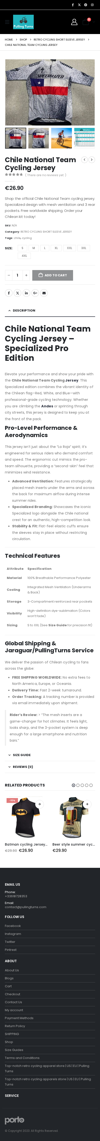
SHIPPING (12, 1034)
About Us (12, 970)
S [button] (22, 248)
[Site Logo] (23, 22)
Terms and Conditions (22, 1058)
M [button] (34, 248)
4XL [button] (24, 256)
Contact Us (13, 1002)
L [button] (44, 248)
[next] (91, 159)
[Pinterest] (86, 5)
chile (17, 238)
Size (8, 248)
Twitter (17, 293)
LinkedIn (26, 293)
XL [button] (56, 248)
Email (44, 293)
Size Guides (14, 1050)
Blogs (9, 978)
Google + (35, 293)
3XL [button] (83, 248)
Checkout (12, 994)
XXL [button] (69, 248)
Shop (9, 1042)
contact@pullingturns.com (25, 907)
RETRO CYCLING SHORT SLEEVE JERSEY (46, 232)
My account (14, 1010)
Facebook (9, 293)
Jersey (71, 380)
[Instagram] (92, 5)
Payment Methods (19, 1018)
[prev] (84, 159)
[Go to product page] (73, 817)
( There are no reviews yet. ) (45, 175)
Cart (8, 986)
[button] (8, 22)
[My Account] (74, 22)
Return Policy (15, 1026)
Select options (39, 804)
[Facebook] (73, 5)
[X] (79, 5)
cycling (27, 238)
